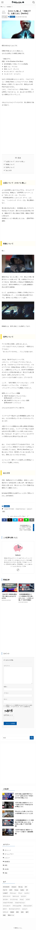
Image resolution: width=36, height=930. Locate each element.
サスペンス (16, 896)
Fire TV (5, 890)
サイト (5, 699)
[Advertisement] (18, 130)
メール (6, 693)
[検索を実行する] (32, 737)
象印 (27, 912)
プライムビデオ (17, 905)
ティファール (14, 899)
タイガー (5, 899)
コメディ (26, 893)
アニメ (20, 893)
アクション (13, 893)
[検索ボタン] (33, 2)
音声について (10, 167)
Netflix (22, 890)
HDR (10, 890)
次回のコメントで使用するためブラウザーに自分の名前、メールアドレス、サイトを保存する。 (19, 705)
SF (27, 890)
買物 (6, 873)
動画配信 (12, 17)
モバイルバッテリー (14, 909)
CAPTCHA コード (8, 715)
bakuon (18, 555)
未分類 (6, 869)
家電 (6, 865)
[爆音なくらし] (18, 2)
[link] (18, 570)
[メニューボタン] (2, 2)
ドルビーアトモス (9, 509)
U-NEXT (5, 893)
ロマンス (5, 912)
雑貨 (4, 915)
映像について (10, 164)
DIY (26, 887)
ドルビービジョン (20, 509)
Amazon (14, 887)
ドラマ (28, 899)
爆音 (3, 511)
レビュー (29, 509)
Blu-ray (20, 887)
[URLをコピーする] (31, 519)
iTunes (16, 890)
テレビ (22, 899)
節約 (22, 912)
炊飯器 (12, 912)
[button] (4, 519)
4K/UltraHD (6, 887)
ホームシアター (9, 854)
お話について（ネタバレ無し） (16, 161)
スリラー (23, 896)
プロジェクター (28, 905)
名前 (5, 686)
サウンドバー (6, 896)
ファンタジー (6, 905)
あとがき (9, 170)
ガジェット (8, 850)
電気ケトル (11, 915)
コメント (7, 665)
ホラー (5, 909)
